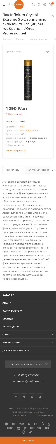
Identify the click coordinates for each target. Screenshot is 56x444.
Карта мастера (12, 311)
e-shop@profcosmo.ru (30, 381)
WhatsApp (40, 396)
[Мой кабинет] (44, 4)
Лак (22, 126)
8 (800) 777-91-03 (28, 375)
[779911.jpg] (28, 80)
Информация (11, 342)
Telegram (24, 396)
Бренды (7, 318)
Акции (6, 303)
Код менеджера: (45, 415)
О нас (6, 334)
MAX (32, 396)
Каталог (8, 295)
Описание (12, 170)
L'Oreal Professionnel (27, 130)
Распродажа (11, 326)
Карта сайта (19, 415)
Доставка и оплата (15, 350)
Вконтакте (16, 396)
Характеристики (38, 170)
